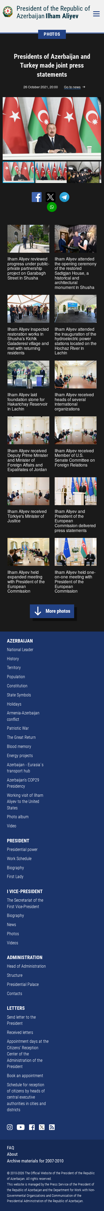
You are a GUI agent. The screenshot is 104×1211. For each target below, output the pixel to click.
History (13, 658)
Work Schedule (19, 858)
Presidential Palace (23, 984)
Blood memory (19, 746)
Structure (14, 975)
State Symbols (19, 695)
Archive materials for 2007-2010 (35, 1161)
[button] (96, 128)
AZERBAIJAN (20, 641)
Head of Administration (26, 966)
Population (16, 676)
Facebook (32, 1127)
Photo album (18, 816)
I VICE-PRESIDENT (25, 891)
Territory (14, 667)
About (12, 1154)
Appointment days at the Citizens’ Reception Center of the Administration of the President (28, 1054)
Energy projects (20, 755)
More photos (58, 611)
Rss (52, 1127)
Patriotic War (18, 728)
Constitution (17, 686)
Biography (15, 867)
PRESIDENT (18, 840)
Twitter (42, 1127)
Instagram (10, 1127)
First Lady (15, 876)
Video (11, 826)
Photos (13, 933)
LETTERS (16, 1008)
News (11, 924)
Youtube (21, 1127)
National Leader (20, 649)
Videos (12, 943)
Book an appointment (25, 1075)
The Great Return (21, 737)
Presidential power (22, 849)
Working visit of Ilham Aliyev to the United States (25, 801)
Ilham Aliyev (62, 16)
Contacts (14, 993)
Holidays (14, 704)
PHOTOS (52, 34)
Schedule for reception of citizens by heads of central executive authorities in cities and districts (26, 1097)
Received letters (20, 1032)
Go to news (72, 87)
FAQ (10, 1147)
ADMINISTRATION (24, 957)
